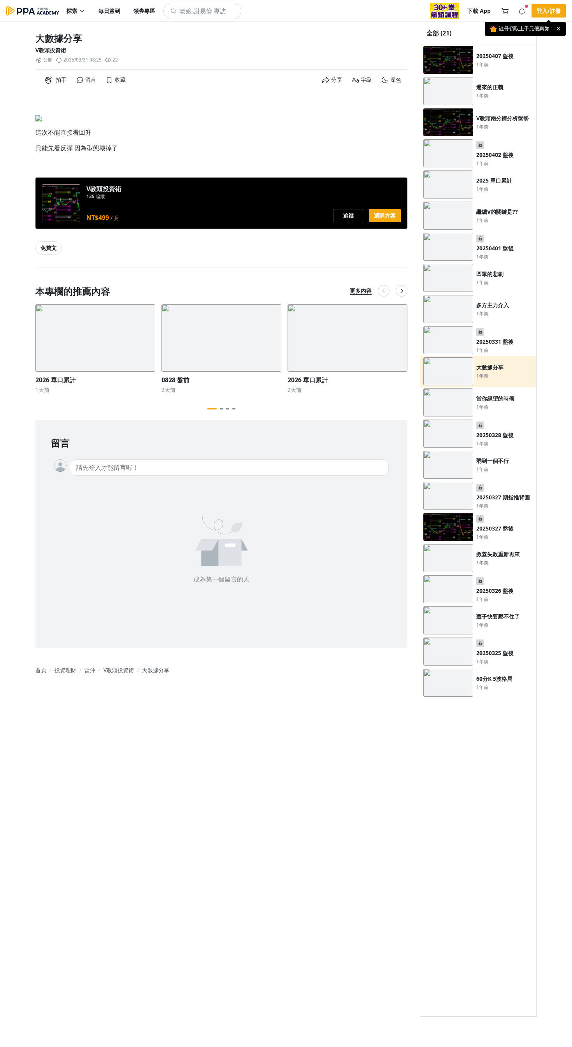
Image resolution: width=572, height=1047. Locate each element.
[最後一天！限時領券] (444, 11)
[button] (75, 11)
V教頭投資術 (50, 50)
